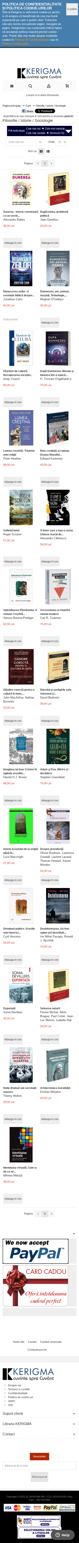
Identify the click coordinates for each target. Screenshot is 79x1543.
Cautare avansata (50, 1341)
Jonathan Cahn (12, 299)
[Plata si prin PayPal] (35, 1240)
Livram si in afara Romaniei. (42, 95)
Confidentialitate (18, 1393)
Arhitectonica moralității (55, 1088)
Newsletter (39, 1456)
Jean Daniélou (49, 219)
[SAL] (39, 1517)
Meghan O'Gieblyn (51, 299)
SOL (10, 1405)
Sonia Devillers (12, 1012)
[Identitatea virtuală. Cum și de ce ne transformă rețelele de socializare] (21, 1144)
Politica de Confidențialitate (32, 39)
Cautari (32, 1341)
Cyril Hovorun (11, 936)
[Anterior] (38, 163)
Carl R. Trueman (50, 618)
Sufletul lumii (11, 530)
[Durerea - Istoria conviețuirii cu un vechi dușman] (21, 188)
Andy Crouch (11, 379)
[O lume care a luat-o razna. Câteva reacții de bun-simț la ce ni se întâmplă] (57, 507)
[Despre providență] (57, 826)
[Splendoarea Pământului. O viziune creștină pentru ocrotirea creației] (21, 587)
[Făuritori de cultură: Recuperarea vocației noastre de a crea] (21, 348)
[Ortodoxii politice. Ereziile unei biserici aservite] (21, 905)
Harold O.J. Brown (15, 777)
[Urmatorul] (51, 163)
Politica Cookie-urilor (15, 43)
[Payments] (39, 1505)
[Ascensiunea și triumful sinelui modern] (57, 587)
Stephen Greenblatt (52, 777)
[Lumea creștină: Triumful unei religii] (21, 427)
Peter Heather (12, 458)
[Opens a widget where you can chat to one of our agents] (62, 1535)
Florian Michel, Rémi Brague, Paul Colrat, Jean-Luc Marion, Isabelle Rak (57, 1016)
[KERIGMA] (39, 73)
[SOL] (39, 1529)
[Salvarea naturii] (57, 985)
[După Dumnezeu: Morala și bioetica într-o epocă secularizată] (57, 348)
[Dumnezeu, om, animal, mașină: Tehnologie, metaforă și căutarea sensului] (57, 268)
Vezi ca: (32, 151)
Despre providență (51, 849)
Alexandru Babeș (14, 219)
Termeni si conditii (19, 1389)
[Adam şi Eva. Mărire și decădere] (57, 746)
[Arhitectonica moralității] (57, 1065)
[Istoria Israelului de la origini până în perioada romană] (21, 826)
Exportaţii (9, 1008)
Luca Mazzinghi (13, 856)
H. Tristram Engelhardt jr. (56, 379)
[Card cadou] (35, 1266)
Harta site (18, 1341)
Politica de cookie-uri (20, 1397)
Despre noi (14, 1385)
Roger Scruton (12, 534)
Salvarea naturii (50, 1008)
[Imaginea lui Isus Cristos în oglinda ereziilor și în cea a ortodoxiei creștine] (21, 746)
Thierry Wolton (12, 1095)
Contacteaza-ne (37, 1349)
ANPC (12, 1401)
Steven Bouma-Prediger (18, 618)
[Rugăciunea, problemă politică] (57, 188)
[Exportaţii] (21, 985)
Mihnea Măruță (12, 1175)
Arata (51, 141)
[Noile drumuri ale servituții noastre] (21, 1065)
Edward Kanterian (51, 458)
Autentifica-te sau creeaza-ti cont (22, 116)
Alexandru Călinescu (53, 538)
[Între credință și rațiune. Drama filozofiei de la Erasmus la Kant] (57, 427)
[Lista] (48, 151)
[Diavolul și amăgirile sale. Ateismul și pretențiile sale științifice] (57, 666)
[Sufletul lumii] (21, 507)
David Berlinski (49, 697)
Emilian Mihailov (50, 1092)
